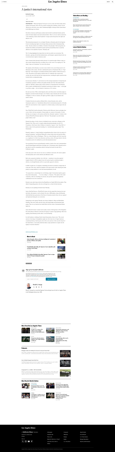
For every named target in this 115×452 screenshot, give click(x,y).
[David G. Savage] (29, 286)
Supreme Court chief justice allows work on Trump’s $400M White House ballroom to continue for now (62, 396)
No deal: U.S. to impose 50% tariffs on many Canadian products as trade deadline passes (37, 331)
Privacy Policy (33, 276)
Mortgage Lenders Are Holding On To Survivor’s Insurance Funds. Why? (35, 350)
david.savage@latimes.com (32, 231)
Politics (32, 336)
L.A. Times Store (67, 441)
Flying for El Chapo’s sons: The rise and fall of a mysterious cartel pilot (38, 387)
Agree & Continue (51, 279)
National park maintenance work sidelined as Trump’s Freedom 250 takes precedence (62, 331)
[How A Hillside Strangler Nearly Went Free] (65, 363)
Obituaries (66, 434)
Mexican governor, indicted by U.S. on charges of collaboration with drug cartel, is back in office (62, 386)
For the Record (83, 434)
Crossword (66, 432)
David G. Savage (37, 285)
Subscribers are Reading (80, 15)
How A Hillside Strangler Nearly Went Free (30, 360)
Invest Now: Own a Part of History (52, 442)
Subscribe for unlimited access (27, 434)
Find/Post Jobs (50, 434)
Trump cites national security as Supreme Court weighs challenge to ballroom (37, 339)
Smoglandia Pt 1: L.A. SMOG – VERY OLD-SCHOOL (31, 369)
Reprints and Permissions (85, 441)
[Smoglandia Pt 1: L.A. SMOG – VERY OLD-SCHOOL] (65, 373)
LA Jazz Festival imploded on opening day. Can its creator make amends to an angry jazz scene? (82, 31)
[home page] (57, 1)
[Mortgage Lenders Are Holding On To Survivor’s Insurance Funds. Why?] (65, 353)
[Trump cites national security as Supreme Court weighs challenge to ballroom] (26, 339)
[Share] (27, 19)
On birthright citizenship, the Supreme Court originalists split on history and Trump (41, 247)
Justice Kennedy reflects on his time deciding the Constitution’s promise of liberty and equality (41, 239)
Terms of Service (39, 273)
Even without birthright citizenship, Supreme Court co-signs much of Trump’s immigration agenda (41, 255)
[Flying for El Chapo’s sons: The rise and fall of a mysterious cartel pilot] (26, 386)
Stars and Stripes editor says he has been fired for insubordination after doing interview (62, 340)
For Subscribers (34, 384)
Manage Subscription (84, 439)
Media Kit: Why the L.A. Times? (53, 439)
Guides (65, 439)
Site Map (23, 436)
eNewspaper (49, 432)
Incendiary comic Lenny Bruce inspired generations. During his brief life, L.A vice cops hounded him (82, 20)
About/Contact (83, 432)
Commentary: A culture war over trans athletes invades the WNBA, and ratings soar (38, 396)
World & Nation (24, 6)
